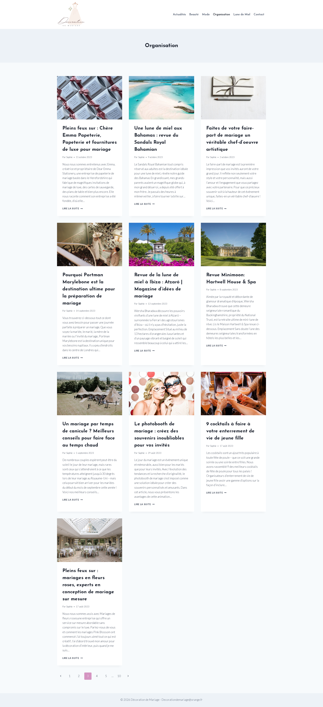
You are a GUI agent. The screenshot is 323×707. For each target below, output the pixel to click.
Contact (259, 14)
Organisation (221, 14)
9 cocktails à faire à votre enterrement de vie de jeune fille (230, 431)
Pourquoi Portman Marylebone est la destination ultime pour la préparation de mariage (88, 289)
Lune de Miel (241, 14)
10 (119, 676)
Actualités (179, 14)
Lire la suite (72, 208)
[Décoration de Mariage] (73, 14)
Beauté (194, 14)
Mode (206, 14)
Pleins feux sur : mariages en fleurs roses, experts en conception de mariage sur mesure (88, 585)
